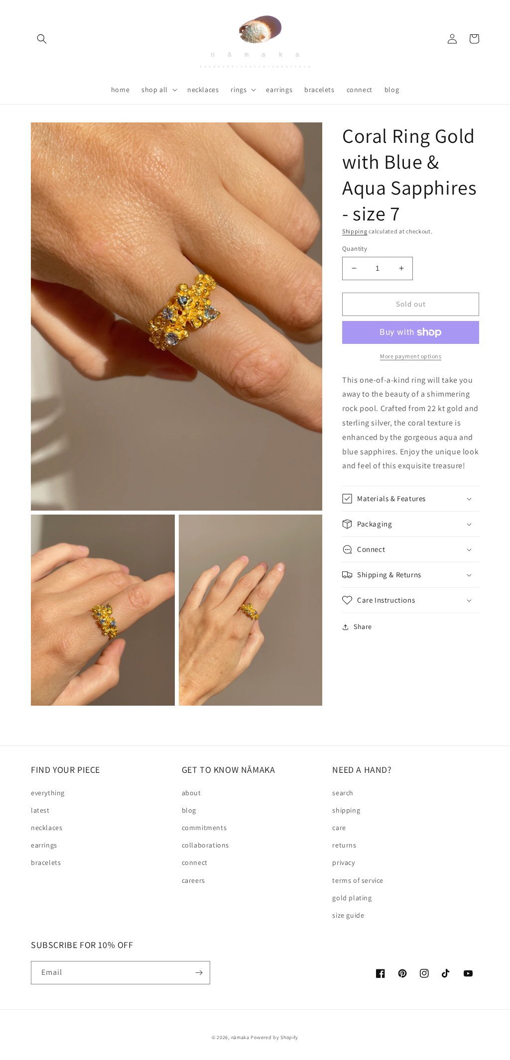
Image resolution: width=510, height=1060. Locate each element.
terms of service (357, 880)
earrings (44, 845)
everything (48, 792)
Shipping (355, 231)
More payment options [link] (410, 356)
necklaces (46, 827)
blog (189, 810)
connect (195, 862)
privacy (343, 862)
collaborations (205, 845)
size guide (348, 915)
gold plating (352, 897)
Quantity (354, 248)
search (343, 792)
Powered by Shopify (274, 1037)
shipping (346, 810)
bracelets (46, 862)
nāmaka (241, 1037)
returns (344, 845)
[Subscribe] (199, 972)
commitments (204, 827)
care (339, 827)
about (191, 792)
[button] (42, 39)
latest (40, 810)
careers (193, 880)
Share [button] (363, 626)
